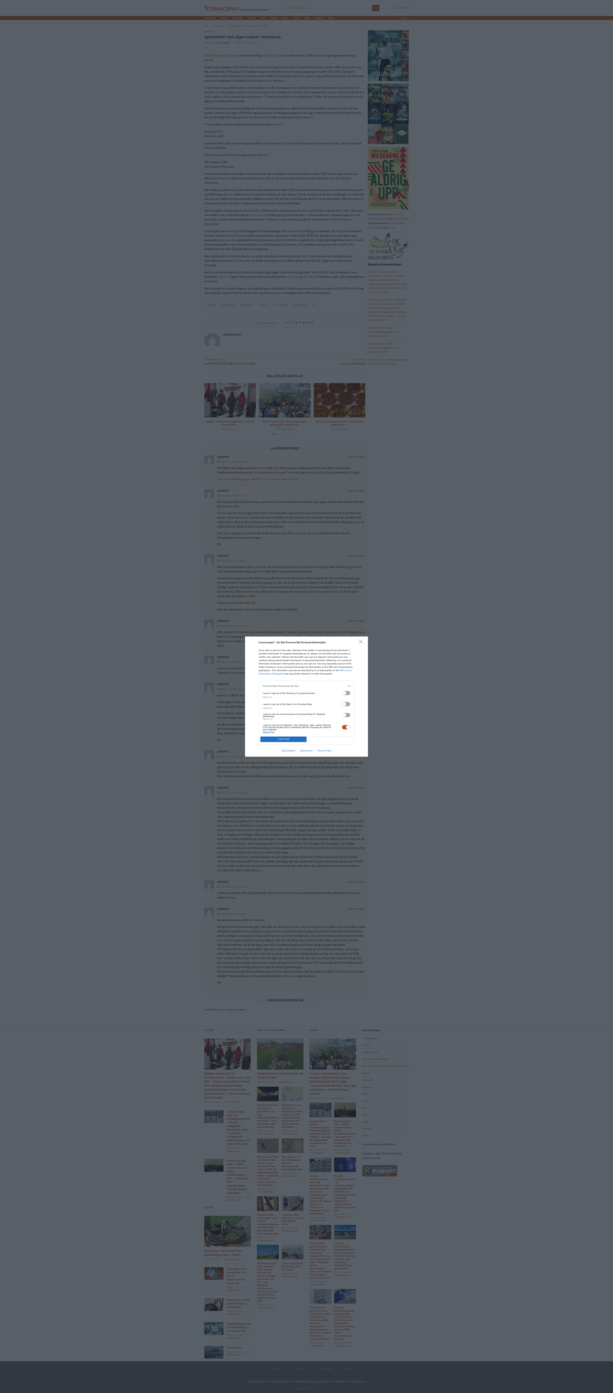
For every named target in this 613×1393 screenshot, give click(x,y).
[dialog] (306, 696)
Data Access (306, 750)
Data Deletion (288, 750)
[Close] (362, 643)
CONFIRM (283, 739)
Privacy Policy (325, 750)
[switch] (346, 693)
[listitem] (306, 686)
